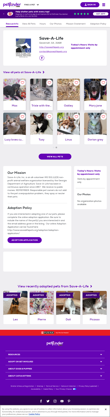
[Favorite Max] (22, 82)
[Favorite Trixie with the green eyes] (49, 82)
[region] (55, 411)
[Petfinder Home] (12, 4)
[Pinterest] (68, 401)
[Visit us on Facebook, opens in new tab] (42, 58)
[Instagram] (55, 401)
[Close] (106, 409)
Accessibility (36, 389)
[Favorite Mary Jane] (103, 82)
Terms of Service (52, 386)
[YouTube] (62, 401)
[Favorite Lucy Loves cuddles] (22, 116)
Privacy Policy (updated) (88, 386)
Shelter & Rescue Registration (22, 386)
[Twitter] (48, 401)
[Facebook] (41, 401)
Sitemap (40, 386)
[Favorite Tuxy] (49, 116)
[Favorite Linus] (76, 116)
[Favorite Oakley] (76, 82)
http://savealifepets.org (51, 47)
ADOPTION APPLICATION (25, 240)
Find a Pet (29, 4)
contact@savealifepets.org (53, 51)
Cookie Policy (48, 389)
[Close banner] (4, 14)
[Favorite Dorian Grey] (103, 116)
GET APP (100, 14)
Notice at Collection (68, 386)
